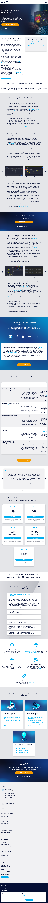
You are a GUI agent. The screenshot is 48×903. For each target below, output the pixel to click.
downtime (15, 141)
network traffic (12, 110)
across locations (33, 260)
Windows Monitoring (20, 748)
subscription (31, 682)
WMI (17, 340)
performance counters (12, 352)
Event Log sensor (18, 188)
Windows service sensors (14, 148)
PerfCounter (10, 340)
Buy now (12, 516)
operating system (24, 286)
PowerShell (29, 340)
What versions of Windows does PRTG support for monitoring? (20, 595)
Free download (10, 24)
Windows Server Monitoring (22, 750)
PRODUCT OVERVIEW (10, 28)
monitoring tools (18, 241)
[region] (23, 897)
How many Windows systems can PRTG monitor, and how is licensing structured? (22, 611)
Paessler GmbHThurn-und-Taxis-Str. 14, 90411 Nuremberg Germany (6, 867)
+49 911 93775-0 (5, 874)
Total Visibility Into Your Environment (36, 41)
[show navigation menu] (46, 2)
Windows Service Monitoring (22, 752)
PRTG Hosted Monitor (34, 652)
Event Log (23, 340)
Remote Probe (37, 340)
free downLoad (24, 364)
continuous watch (11, 143)
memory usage (31, 109)
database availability (25, 300)
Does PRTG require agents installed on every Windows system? (21, 616)
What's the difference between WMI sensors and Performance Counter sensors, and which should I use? (22, 633)
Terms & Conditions (5, 887)
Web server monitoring (13, 296)
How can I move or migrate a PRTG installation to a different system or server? (35, 724)
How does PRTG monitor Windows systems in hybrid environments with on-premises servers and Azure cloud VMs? (22, 627)
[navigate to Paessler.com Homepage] (4, 2)
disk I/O (37, 109)
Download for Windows (30, 651)
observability (35, 247)
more (40, 668)
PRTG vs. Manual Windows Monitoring (36, 45)
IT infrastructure (8, 404)
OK (29, 899)
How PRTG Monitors (32, 43)
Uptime (10, 159)
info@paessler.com (5, 871)
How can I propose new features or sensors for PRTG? (35, 718)
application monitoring (16, 290)
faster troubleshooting (24, 206)
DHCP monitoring (17, 72)
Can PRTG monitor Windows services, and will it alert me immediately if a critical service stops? (22, 621)
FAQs (29, 48)
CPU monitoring (28, 126)
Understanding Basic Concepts (34, 720)
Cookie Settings (4, 890)
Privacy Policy (4, 888)
